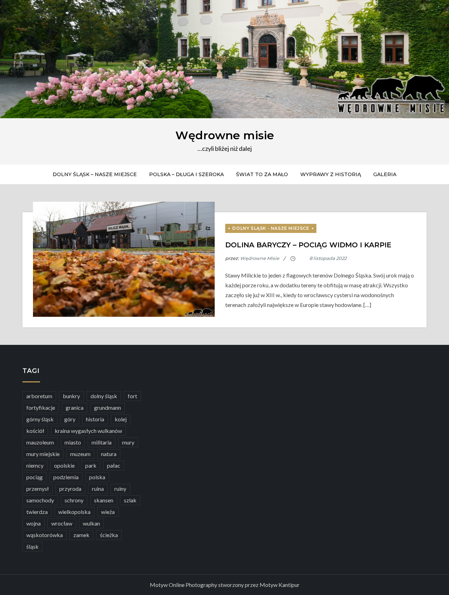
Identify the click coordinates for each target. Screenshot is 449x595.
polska (97, 477)
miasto (73, 442)
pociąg (34, 477)
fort (132, 396)
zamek (81, 535)
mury (128, 442)
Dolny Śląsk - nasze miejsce (270, 228)
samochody (40, 500)
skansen (103, 500)
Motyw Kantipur (280, 584)
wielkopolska (74, 511)
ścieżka (109, 535)
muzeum (80, 453)
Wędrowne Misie (259, 258)
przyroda (70, 488)
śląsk (32, 546)
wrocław (61, 523)
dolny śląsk (104, 396)
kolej (121, 419)
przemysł (37, 488)
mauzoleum (40, 442)
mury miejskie (43, 453)
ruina (98, 488)
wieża (108, 511)
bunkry (71, 396)
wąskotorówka (44, 535)
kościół (35, 430)
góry (69, 419)
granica (74, 407)
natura (108, 453)
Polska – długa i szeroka (186, 174)
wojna (33, 523)
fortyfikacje (40, 407)
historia (95, 419)
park (90, 465)
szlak (130, 500)
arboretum (39, 396)
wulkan (91, 523)
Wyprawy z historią (330, 174)
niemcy (34, 465)
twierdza (37, 511)
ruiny (120, 488)
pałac (113, 465)
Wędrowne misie (224, 135)
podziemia (66, 477)
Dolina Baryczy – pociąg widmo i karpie (308, 245)
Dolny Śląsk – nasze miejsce (95, 174)
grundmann (107, 407)
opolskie (64, 465)
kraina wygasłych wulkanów (88, 430)
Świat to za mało (262, 174)
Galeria (384, 174)
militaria (102, 442)
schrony (74, 500)
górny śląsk (40, 419)
